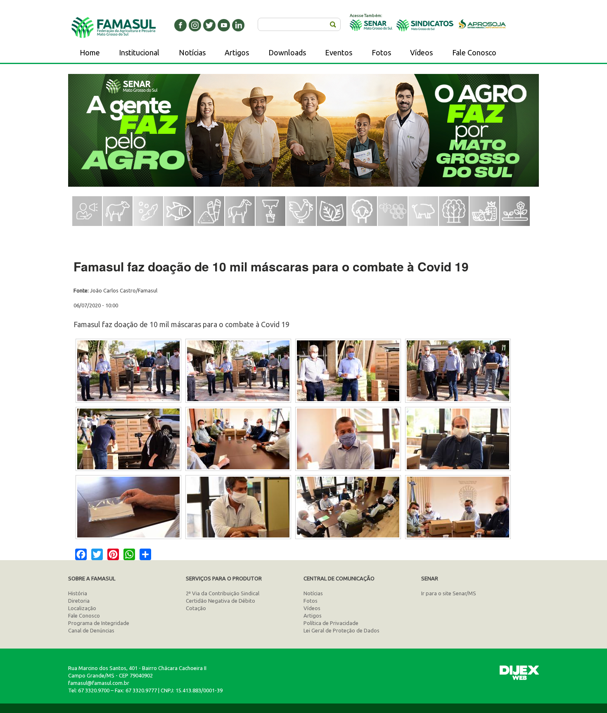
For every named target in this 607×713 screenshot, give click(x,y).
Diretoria (79, 601)
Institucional (139, 52)
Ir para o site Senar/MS (448, 593)
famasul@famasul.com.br (98, 683)
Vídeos (421, 52)
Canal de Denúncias (91, 630)
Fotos (381, 52)
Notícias (192, 52)
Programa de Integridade (98, 623)
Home (90, 52)
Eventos (338, 52)
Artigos (237, 52)
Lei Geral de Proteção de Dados (341, 630)
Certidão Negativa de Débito (220, 601)
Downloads (287, 52)
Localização (82, 608)
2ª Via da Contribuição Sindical (222, 593)
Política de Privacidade (331, 623)
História (77, 593)
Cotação (196, 608)
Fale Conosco (474, 52)
